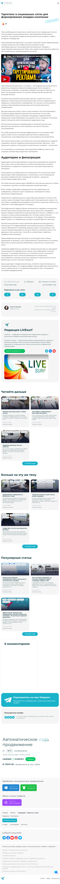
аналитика (51, 398)
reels (45, 398)
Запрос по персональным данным (14, 850)
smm (40, 398)
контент (23, 481)
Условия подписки (9, 856)
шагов (4, 599)
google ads (6, 515)
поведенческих (47, 564)
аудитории (6, 564)
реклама (5, 398)
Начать (30, 759)
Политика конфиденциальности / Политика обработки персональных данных (27, 867)
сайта (11, 564)
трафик (38, 481)
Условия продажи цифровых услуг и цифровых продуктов (23, 858)
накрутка (17, 564)
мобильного (20, 599)
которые (39, 564)
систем (23, 564)
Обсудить (30, 282)
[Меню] (58, 3)
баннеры (17, 432)
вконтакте (5, 481)
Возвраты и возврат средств (12, 853)
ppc (25, 515)
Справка (5, 813)
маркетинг (12, 398)
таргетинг (24, 432)
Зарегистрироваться (13, 351)
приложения (6, 601)
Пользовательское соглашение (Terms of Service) (20, 864)
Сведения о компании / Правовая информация (19, 861)
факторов (34, 566)
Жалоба (12, 813)
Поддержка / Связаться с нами (28, 813)
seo (33, 481)
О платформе (14, 824)
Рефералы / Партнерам (10, 816)
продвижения (11, 599)
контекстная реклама (16, 515)
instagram (35, 398)
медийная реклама (8, 432)
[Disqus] (19, 666)
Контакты (24, 824)
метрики (5, 400)
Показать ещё (30, 463)
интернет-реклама (22, 398)
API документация (10, 820)
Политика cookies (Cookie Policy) (14, 871)
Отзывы (4, 824)
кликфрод (44, 481)
